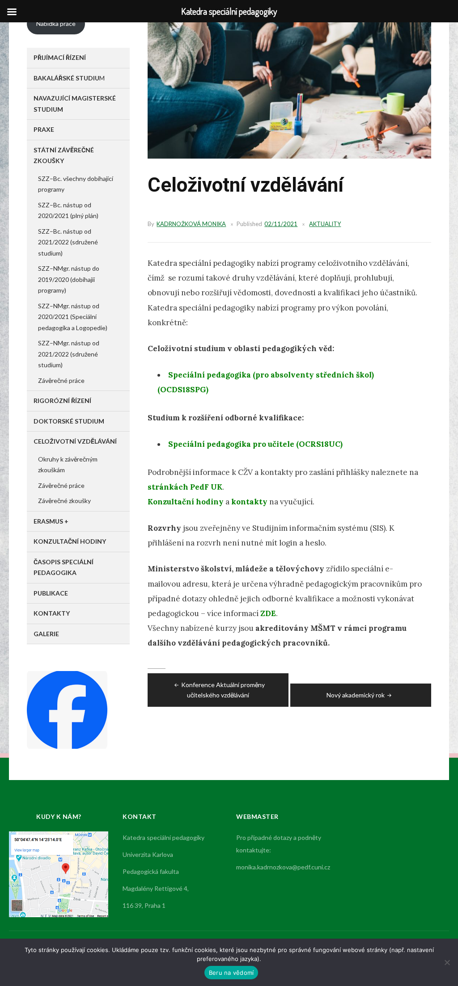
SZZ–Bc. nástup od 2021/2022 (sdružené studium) (68, 242)
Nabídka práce (56, 23)
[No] (446, 962)
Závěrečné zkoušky (64, 500)
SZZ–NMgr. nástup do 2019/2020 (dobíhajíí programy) (68, 279)
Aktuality (325, 223)
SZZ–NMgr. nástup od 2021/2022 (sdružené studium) (68, 354)
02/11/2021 (280, 223)
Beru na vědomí (231, 972)
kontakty (249, 502)
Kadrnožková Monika (191, 223)
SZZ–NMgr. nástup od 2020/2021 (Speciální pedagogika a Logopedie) (72, 316)
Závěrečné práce (61, 380)
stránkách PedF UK (185, 487)
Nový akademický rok (356, 695)
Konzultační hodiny (186, 502)
